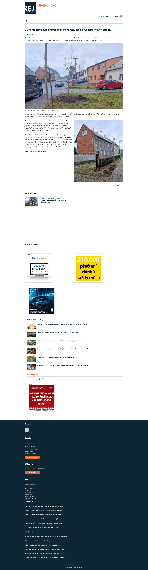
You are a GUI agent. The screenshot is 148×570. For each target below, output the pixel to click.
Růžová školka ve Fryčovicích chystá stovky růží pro (42, 545)
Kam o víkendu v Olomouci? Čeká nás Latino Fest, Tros (43, 519)
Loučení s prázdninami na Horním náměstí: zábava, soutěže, (44, 506)
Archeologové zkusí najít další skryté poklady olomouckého (44, 515)
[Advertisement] (57, 226)
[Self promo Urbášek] (88, 268)
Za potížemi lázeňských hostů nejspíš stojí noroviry (41, 527)
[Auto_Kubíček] (41, 301)
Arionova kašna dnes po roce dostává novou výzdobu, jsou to (45, 558)
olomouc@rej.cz (33, 446)
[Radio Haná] (41, 398)
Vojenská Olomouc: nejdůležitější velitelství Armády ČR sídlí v (45, 549)
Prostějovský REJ (29, 492)
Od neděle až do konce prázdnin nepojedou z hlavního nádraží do (46, 553)
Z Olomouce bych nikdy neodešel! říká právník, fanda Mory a (44, 541)
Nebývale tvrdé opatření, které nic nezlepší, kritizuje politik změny (46, 536)
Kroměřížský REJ (29, 496)
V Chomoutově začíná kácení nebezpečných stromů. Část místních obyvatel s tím (53, 200)
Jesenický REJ (28, 494)
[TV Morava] (39, 268)
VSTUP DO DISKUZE (33, 245)
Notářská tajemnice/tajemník (35, 379)
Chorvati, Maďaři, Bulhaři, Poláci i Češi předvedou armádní (44, 510)
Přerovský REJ (28, 490)
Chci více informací (32, 457)
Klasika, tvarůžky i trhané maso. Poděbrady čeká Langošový (44, 523)
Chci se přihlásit (32, 472)
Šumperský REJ (29, 488)
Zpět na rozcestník (30, 484)
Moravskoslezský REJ (30, 498)
